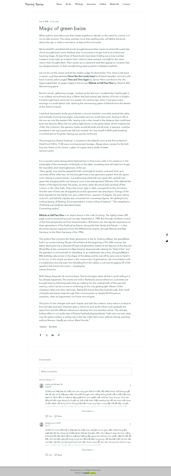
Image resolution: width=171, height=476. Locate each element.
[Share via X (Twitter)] (46, 335)
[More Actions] (130, 385)
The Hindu (53, 326)
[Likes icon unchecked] (46, 416)
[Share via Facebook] (40, 335)
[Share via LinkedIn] (52, 335)
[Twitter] (166, 241)
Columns (43, 326)
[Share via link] (59, 335)
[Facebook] (166, 234)
